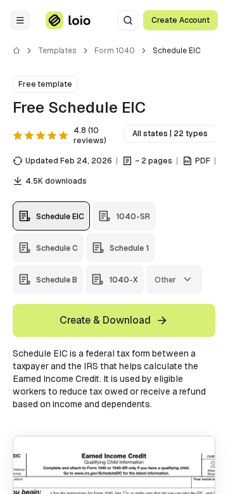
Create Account (180, 20)
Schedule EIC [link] (177, 51)
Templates (57, 51)
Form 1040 (114, 51)
